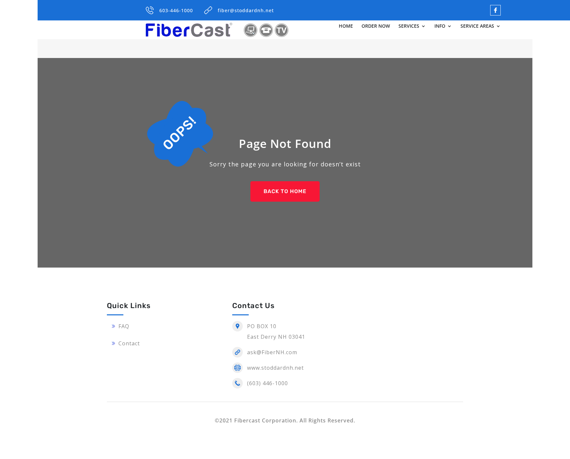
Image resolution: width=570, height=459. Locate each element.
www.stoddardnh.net (275, 367)
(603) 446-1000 (267, 383)
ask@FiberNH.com (272, 352)
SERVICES (408, 26)
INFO (439, 26)
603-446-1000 (176, 10)
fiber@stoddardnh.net (246, 10)
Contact (129, 343)
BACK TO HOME (285, 191)
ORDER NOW (376, 26)
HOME (346, 26)
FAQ (123, 326)
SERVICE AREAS (477, 26)
